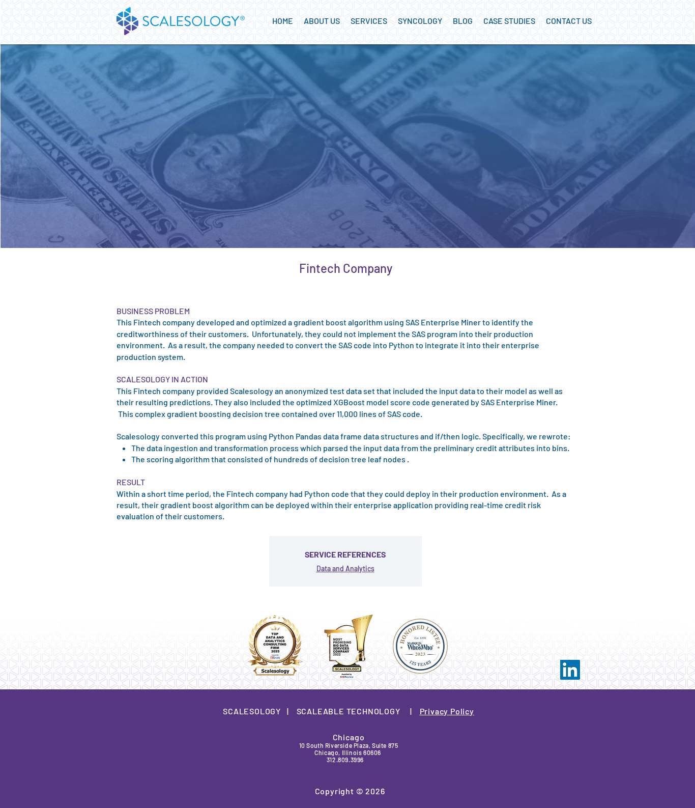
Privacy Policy (447, 711)
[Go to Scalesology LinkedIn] (570, 670)
